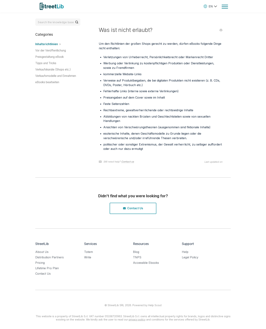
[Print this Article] (220, 30)
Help (185, 252)
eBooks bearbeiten (47, 82)
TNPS (137, 257)
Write (87, 257)
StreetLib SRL (116, 305)
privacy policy (137, 319)
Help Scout (155, 305)
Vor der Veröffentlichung (50, 50)
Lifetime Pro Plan (47, 268)
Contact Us (135, 208)
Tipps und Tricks (45, 63)
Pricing (40, 263)
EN (211, 6)
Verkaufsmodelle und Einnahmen (55, 76)
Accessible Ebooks (146, 263)
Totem (88, 252)
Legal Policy (190, 257)
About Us (41, 252)
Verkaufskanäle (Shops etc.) (53, 69)
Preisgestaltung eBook (49, 57)
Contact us (127, 161)
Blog (136, 252)
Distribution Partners (49, 257)
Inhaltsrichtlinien (47, 44)
